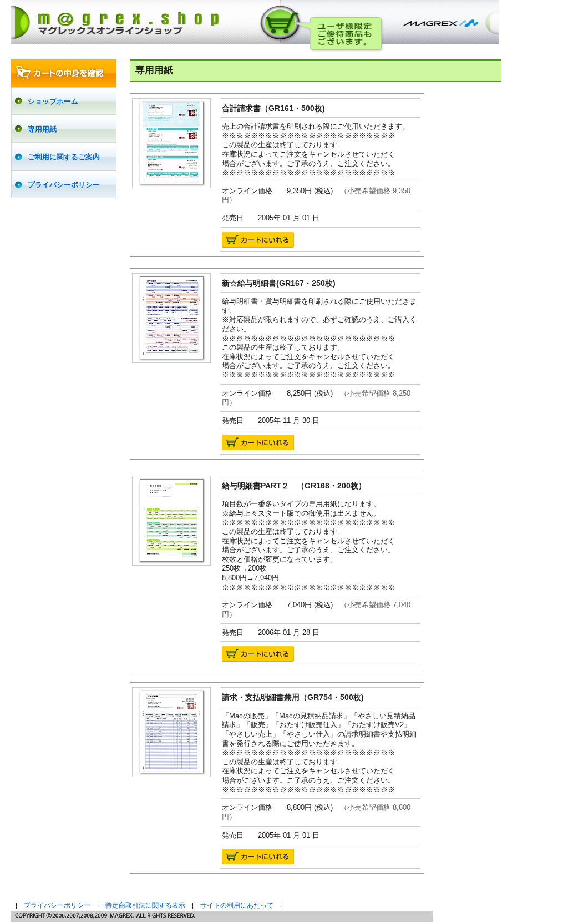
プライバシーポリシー (57, 905)
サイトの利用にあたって (236, 905)
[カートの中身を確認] (63, 73)
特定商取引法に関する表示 (145, 905)
